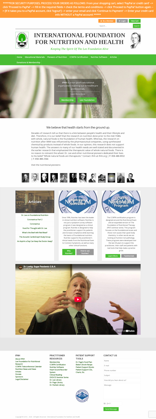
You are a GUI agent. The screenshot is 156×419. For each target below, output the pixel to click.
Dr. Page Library (56, 382)
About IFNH (20, 359)
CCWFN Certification (79, 57)
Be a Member (107, 21)
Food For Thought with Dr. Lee (35, 228)
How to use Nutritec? (85, 252)
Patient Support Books (85, 367)
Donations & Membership (28, 62)
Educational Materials (35, 57)
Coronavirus (35, 224)
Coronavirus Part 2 (34, 219)
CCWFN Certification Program (121, 201)
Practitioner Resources (57, 357)
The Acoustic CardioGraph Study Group (34, 237)
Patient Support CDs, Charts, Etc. (84, 371)
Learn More (113, 256)
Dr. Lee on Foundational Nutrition (34, 215)
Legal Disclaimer (21, 379)
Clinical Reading (56, 375)
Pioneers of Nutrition (57, 57)
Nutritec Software (99, 57)
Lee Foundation (87, 100)
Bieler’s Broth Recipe (84, 364)
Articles (113, 57)
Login (123, 21)
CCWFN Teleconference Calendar (28, 366)
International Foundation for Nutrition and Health (79, 38)
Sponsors (19, 377)
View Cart (134, 21)
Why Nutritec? (68, 252)
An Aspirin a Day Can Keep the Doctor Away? (35, 241)
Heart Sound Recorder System (58, 371)
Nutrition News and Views (25, 369)
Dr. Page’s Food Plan (84, 362)
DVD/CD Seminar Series (59, 377)
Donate (18, 374)
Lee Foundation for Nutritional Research (27, 362)
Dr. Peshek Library (57, 385)
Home (19, 57)
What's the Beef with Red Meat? (34, 232)
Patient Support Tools (85, 357)
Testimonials (129, 256)
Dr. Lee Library (55, 380)
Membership (67, 100)
